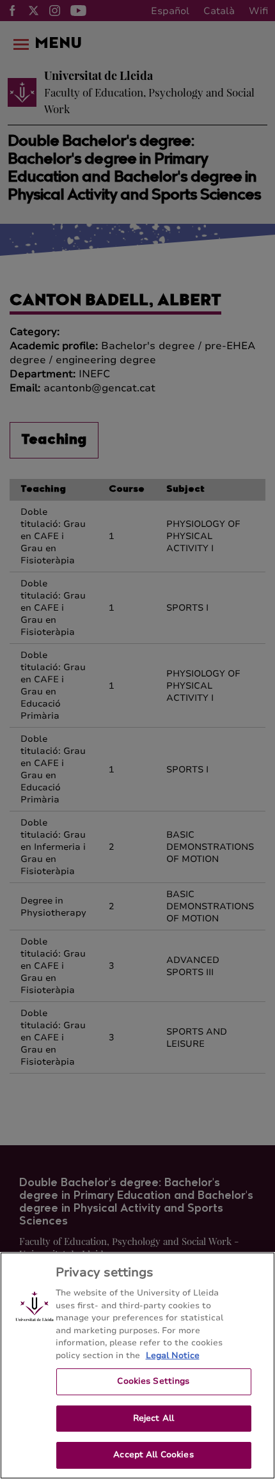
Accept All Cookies (153, 1454)
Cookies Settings (153, 1381)
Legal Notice (173, 1355)
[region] (137, 1365)
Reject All (153, 1418)
